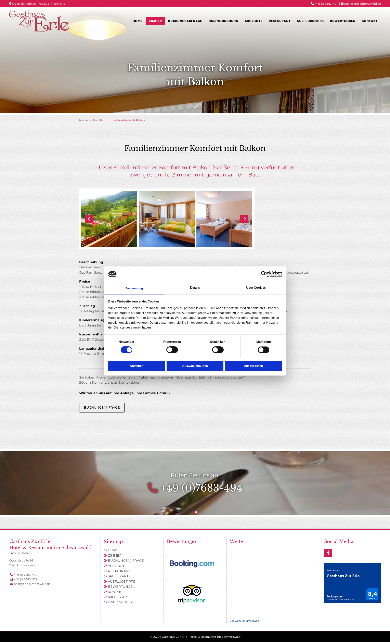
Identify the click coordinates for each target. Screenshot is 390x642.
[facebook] (328, 553)
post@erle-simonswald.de (362, 3)
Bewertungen (342, 21)
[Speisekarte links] (289, 21)
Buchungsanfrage (185, 21)
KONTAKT (115, 592)
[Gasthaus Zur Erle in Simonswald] (39, 20)
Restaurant (279, 21)
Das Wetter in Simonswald (244, 620)
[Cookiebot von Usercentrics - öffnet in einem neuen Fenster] (264, 274)
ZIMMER (115, 555)
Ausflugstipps (310, 21)
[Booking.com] (192, 564)
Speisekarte (119, 576)
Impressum (118, 597)
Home (137, 21)
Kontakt (370, 21)
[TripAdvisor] (192, 594)
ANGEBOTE (117, 566)
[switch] (172, 350)
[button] (102, 407)
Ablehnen (136, 366)
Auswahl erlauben (195, 366)
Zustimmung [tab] (134, 288)
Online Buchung (223, 21)
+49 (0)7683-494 (326, 3)
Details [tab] (195, 287)
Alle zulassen (253, 366)
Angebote (254, 21)
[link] (155, 21)
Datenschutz (120, 602)
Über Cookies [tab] (256, 287)
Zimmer (155, 21)
